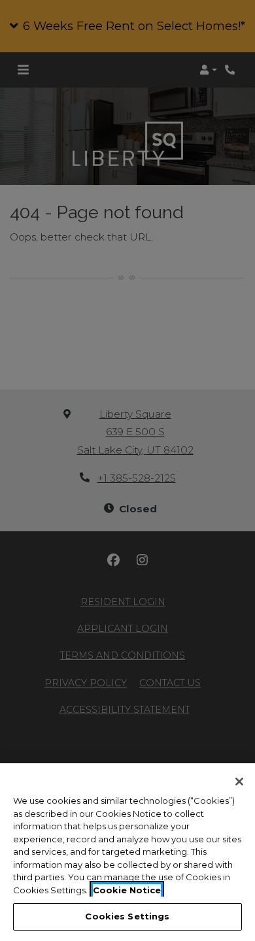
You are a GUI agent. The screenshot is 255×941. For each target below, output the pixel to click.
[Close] (239, 781)
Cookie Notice (127, 890)
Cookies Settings (127, 916)
